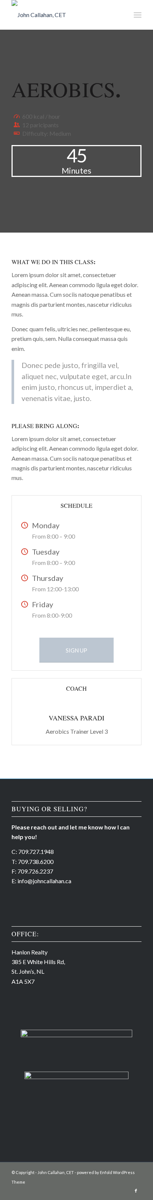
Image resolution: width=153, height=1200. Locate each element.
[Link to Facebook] (135, 1190)
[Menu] (137, 15)
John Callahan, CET (56, 1172)
